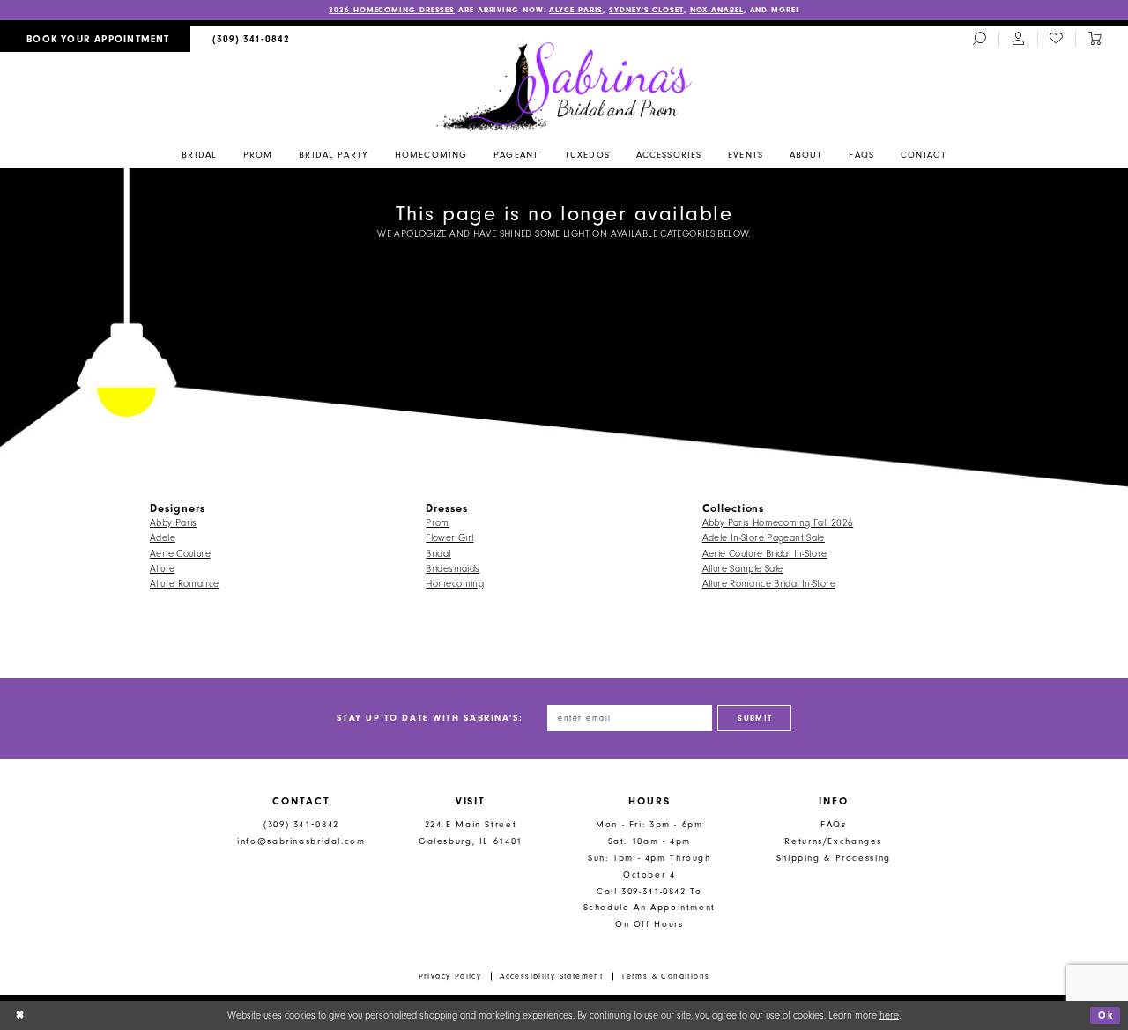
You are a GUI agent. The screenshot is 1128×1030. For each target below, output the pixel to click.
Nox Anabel (717, 9)
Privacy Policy (450, 976)
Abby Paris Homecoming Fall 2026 (778, 523)
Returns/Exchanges (833, 841)
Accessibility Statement (551, 976)
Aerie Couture (180, 553)
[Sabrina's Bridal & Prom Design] (564, 85)
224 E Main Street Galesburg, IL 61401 (471, 833)
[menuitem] (95, 39)
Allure (162, 568)
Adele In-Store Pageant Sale (763, 538)
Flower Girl (449, 538)
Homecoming (455, 583)
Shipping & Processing (833, 857)
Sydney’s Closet (646, 9)
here (889, 1015)
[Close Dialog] (20, 1015)
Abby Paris (173, 523)
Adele (162, 538)
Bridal (438, 553)
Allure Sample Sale (742, 568)
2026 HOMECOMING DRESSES (392, 9)
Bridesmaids (452, 568)
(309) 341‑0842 (301, 824)
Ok (1105, 1015)
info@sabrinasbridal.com (301, 841)
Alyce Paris (576, 9)
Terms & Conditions (665, 976)
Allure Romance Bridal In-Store (768, 583)
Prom (437, 523)
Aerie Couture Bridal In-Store (764, 553)
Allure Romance (184, 583)
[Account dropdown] (1017, 39)
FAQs (833, 824)
